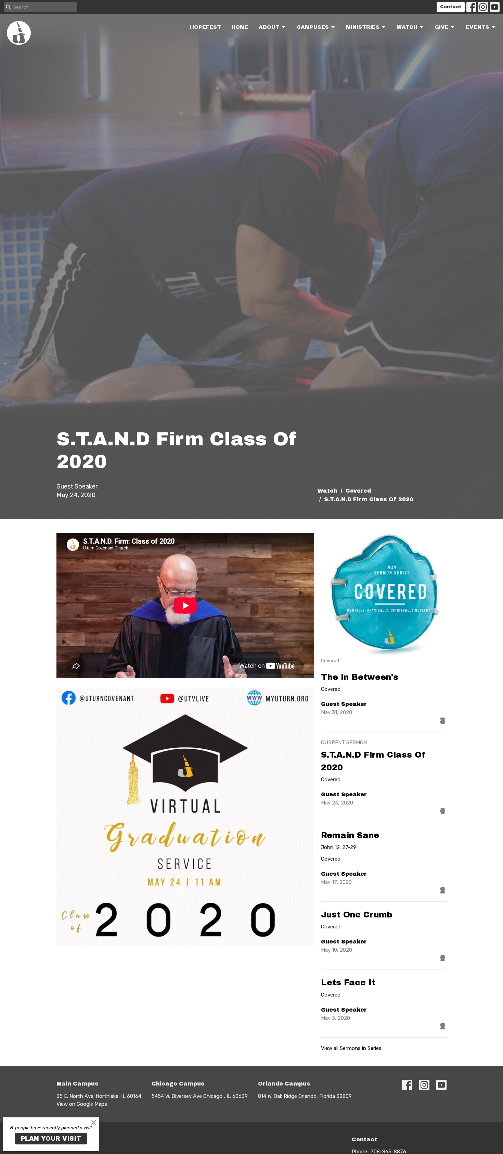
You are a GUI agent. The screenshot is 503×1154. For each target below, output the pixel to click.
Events (477, 27)
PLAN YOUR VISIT (51, 1138)
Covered (358, 491)
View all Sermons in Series (351, 1048)
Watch (407, 27)
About (269, 27)
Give (442, 27)
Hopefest (205, 27)
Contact (450, 6)
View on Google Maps (81, 1104)
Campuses (313, 27)
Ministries (362, 27)
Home (239, 27)
